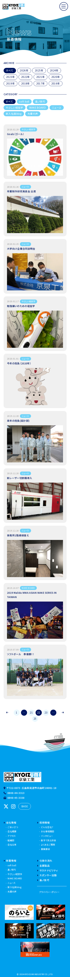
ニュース (56, 107)
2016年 (55, 83)
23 (46, 712)
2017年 (40, 83)
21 (31, 712)
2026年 (24, 70)
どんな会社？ (47, 827)
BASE (24, 806)
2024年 (54, 70)
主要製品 (44, 865)
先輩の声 (33, 113)
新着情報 (11, 860)
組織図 (11, 840)
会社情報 (11, 822)
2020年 (55, 77)
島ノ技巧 (40, 101)
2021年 (40, 77)
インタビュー (47, 836)
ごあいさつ (13, 827)
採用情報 (44, 822)
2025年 (39, 70)
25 (35, 718)
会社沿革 (12, 844)
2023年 (10, 77)
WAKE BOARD (37, 107)
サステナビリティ (48, 870)
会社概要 (12, 831)
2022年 (25, 77)
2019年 (10, 83)
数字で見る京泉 (48, 840)
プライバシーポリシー (49, 892)
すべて (9, 70)
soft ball (24, 101)
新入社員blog (14, 113)
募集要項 (45, 849)
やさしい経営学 (14, 107)
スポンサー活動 (48, 875)
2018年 (25, 83)
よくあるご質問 (48, 844)
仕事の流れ (45, 860)
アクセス (12, 836)
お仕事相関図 (47, 831)
